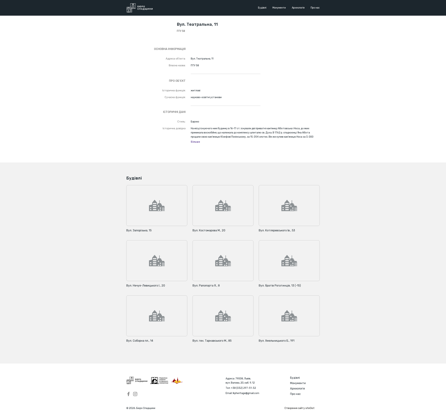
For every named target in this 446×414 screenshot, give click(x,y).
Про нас (315, 7)
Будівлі (262, 7)
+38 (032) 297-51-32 (243, 388)
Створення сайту (299, 408)
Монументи (279, 7)
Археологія (298, 7)
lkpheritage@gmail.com (246, 393)
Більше (195, 142)
